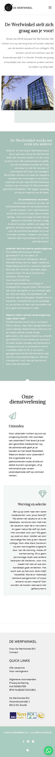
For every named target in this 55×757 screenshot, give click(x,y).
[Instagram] (33, 741)
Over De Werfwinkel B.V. (22, 648)
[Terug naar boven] (27, 750)
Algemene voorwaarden (22, 679)
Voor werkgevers (18, 671)
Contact (13, 652)
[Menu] (50, 7)
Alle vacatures (17, 667)
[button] (48, 750)
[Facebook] (23, 741)
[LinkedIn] (28, 741)
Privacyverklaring (18, 682)
